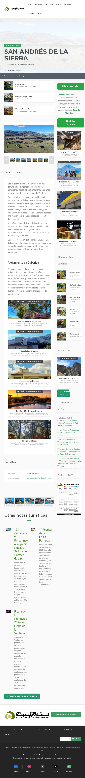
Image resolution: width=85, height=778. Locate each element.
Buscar (76, 739)
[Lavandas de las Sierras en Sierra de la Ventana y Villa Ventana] (69, 174)
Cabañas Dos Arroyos (76, 309)
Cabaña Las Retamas (29, 351)
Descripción (23, 76)
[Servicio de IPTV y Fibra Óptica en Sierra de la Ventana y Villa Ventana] (69, 233)
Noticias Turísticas (70, 122)
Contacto (7, 734)
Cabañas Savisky (21, 84)
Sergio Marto (62, 430)
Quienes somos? (9, 730)
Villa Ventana (26, 755)
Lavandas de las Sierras (69, 182)
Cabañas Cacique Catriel (23, 97)
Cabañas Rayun (74, 322)
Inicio (29, 4)
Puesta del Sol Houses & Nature (29, 411)
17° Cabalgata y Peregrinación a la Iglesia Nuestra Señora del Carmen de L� (23, 544)
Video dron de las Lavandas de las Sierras (68, 432)
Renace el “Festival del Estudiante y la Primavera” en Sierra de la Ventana (68, 451)
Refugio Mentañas (29, 441)
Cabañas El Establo (75, 285)
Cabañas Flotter (74, 273)
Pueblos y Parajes (33, 473)
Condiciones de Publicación (64, 730)
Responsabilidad (44, 730)
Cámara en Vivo (70, 86)
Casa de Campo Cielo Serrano (29, 321)
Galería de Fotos (9, 76)
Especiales (68, 4)
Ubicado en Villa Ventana (24, 99)
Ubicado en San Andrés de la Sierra (21, 64)
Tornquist (42, 755)
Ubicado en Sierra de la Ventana (26, 86)
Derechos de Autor (27, 730)
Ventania (35, 755)
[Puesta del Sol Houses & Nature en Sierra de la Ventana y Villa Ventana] (29, 403)
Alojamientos (40, 4)
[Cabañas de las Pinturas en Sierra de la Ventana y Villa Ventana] (29, 373)
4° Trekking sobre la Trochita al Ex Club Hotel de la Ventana (67, 423)
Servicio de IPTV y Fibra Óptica (71, 242)
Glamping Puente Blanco (24, 109)
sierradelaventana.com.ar (55, 755)
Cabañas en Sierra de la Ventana (66, 715)
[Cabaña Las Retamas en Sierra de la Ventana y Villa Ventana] (29, 343)
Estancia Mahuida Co (69, 152)
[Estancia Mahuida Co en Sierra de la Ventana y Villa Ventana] (69, 144)
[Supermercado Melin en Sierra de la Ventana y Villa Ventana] (69, 204)
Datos (39, 13)
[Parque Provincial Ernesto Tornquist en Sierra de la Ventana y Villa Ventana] (69, 370)
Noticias (31, 13)
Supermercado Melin (69, 212)
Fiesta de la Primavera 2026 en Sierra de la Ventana (20, 622)
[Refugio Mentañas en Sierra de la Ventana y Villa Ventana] (29, 433)
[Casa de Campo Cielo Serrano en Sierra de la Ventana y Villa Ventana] (29, 313)
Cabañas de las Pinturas (29, 381)
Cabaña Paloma (74, 297)
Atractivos (54, 4)
